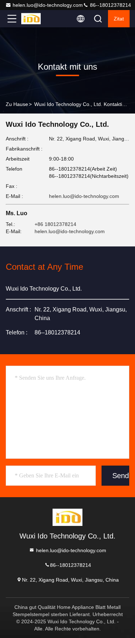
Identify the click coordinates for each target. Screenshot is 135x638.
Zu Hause (17, 104)
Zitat (119, 19)
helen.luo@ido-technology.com (48, 5)
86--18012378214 (110, 5)
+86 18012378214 (55, 224)
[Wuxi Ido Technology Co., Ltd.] (35, 18)
